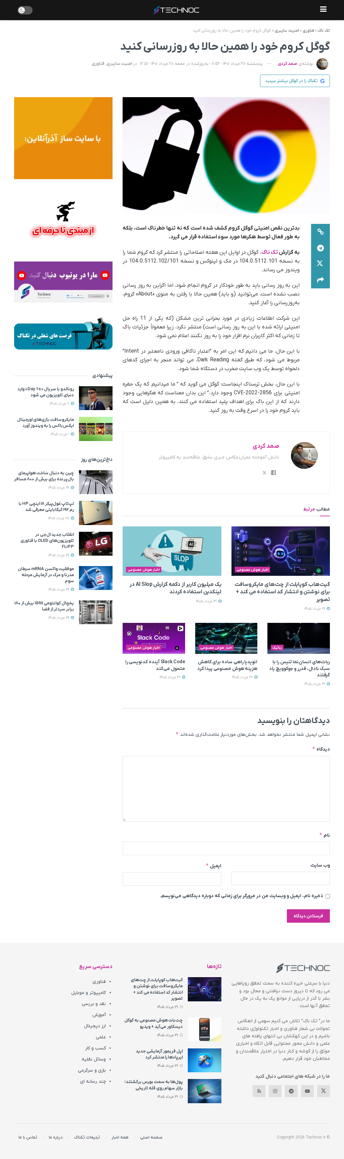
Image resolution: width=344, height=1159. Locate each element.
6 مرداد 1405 (60, 403)
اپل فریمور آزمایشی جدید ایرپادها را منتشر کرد (159, 1054)
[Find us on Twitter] (323, 1091)
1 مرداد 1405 (60, 434)
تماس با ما (27, 1137)
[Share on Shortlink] (320, 232)
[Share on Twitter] (320, 264)
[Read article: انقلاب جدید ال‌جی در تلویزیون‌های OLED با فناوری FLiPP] (96, 544)
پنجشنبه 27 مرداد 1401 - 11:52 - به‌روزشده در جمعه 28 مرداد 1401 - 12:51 (201, 64)
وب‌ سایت (320, 865)
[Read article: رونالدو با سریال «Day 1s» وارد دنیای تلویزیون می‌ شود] (96, 398)
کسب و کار (95, 1048)
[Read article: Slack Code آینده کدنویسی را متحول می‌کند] (154, 638)
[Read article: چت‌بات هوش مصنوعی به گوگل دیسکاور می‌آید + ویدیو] (204, 1029)
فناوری (308, 30)
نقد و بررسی (94, 1004)
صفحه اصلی (151, 1137)
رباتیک (277, 647)
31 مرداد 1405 (315, 608)
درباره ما (56, 1137)
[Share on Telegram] (320, 248)
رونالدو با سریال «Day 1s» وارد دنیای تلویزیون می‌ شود (45, 392)
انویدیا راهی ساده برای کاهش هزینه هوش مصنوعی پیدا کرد (227, 665)
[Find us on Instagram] (275, 1091)
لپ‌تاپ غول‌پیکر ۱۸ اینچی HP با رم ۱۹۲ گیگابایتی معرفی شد (46, 507)
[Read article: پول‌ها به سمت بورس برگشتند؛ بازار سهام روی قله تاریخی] (204, 1091)
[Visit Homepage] (176, 10)
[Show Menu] (323, 10)
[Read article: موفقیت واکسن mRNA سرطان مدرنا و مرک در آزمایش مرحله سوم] (96, 578)
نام (324, 835)
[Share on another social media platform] (320, 280)
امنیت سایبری (287, 30)
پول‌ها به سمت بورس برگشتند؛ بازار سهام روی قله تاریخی (153, 1085)
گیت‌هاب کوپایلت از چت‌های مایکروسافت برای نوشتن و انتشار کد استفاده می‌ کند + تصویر (282, 592)
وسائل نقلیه (94, 1059)
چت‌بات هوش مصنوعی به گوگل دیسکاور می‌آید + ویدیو (153, 1023)
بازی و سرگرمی (92, 1070)
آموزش (99, 1015)
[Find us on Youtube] (307, 1091)
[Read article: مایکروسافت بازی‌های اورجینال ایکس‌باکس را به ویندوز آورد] (96, 429)
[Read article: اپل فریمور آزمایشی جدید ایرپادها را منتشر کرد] (204, 1060)
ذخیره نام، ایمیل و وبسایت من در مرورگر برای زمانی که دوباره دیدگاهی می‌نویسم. (241, 896)
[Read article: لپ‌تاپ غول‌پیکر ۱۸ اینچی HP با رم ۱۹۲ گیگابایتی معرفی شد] (96, 513)
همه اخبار (120, 1137)
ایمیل (213, 865)
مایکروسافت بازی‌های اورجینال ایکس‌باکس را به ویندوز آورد (45, 423)
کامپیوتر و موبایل (88, 993)
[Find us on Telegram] (291, 1091)
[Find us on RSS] (259, 1091)
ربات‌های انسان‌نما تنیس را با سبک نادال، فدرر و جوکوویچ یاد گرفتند (299, 668)
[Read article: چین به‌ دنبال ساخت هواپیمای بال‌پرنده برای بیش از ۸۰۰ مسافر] (96, 482)
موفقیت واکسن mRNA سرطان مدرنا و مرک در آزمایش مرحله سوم (46, 575)
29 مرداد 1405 (59, 487)
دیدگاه (321, 749)
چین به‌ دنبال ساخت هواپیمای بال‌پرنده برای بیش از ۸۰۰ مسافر (44, 476)
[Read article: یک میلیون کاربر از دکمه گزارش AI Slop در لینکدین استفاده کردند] (172, 551)
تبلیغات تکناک (87, 1137)
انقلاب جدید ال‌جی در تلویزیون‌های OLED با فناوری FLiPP (47, 541)
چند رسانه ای (93, 1081)
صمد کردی (287, 64)
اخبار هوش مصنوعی (252, 569)
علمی (101, 1037)
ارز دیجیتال (95, 1026)
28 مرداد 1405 (59, 518)
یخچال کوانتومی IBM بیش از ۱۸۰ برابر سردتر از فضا (44, 606)
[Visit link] (63, 138)
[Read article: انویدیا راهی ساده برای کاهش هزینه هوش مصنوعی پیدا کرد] (226, 638)
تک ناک (324, 30)
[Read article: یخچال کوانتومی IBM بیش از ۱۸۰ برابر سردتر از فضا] (96, 612)
